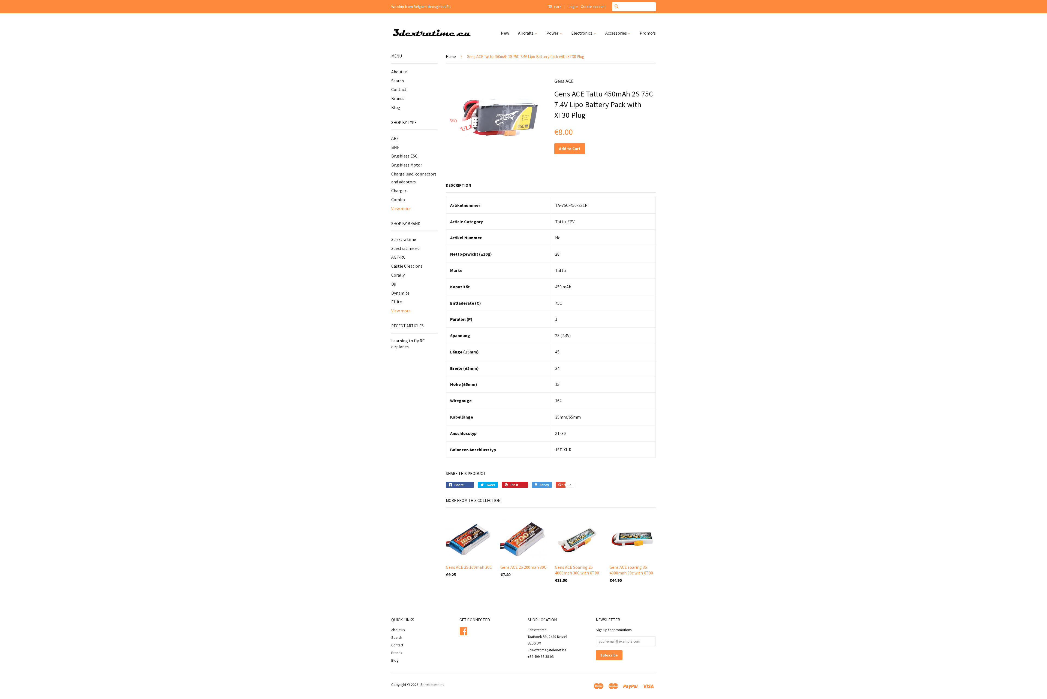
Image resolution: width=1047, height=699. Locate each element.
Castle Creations (406, 266)
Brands (397, 98)
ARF (395, 138)
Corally (398, 275)
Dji (393, 284)
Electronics (582, 33)
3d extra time (403, 239)
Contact (399, 89)
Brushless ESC (404, 156)
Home (451, 56)
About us (399, 71)
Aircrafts (526, 33)
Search (397, 80)
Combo (398, 199)
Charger (398, 190)
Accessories (616, 33)
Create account (593, 6)
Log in (573, 6)
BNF (395, 147)
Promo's (648, 33)
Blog (395, 107)
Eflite (396, 301)
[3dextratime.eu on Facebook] (463, 630)
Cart (557, 6)
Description (458, 185)
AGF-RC (398, 257)
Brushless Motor (406, 165)
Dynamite (400, 293)
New (505, 33)
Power (552, 33)
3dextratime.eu (405, 248)
